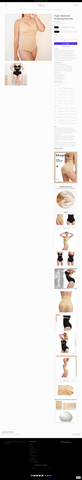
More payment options (66, 46)
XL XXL (56, 31)
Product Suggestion (34, 461)
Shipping (55, 23)
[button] (6, 5)
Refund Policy (32, 448)
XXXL (70, 31)
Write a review (76, 434)
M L (65, 31)
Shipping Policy (33, 450)
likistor (42, 477)
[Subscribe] (50, 468)
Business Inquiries (33, 451)
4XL (75, 31)
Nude (56, 27)
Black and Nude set (64, 27)
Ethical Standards (33, 459)
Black (73, 27)
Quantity (55, 34)
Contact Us (32, 446)
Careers (31, 453)
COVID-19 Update (33, 455)
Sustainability (32, 457)
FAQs (31, 444)
